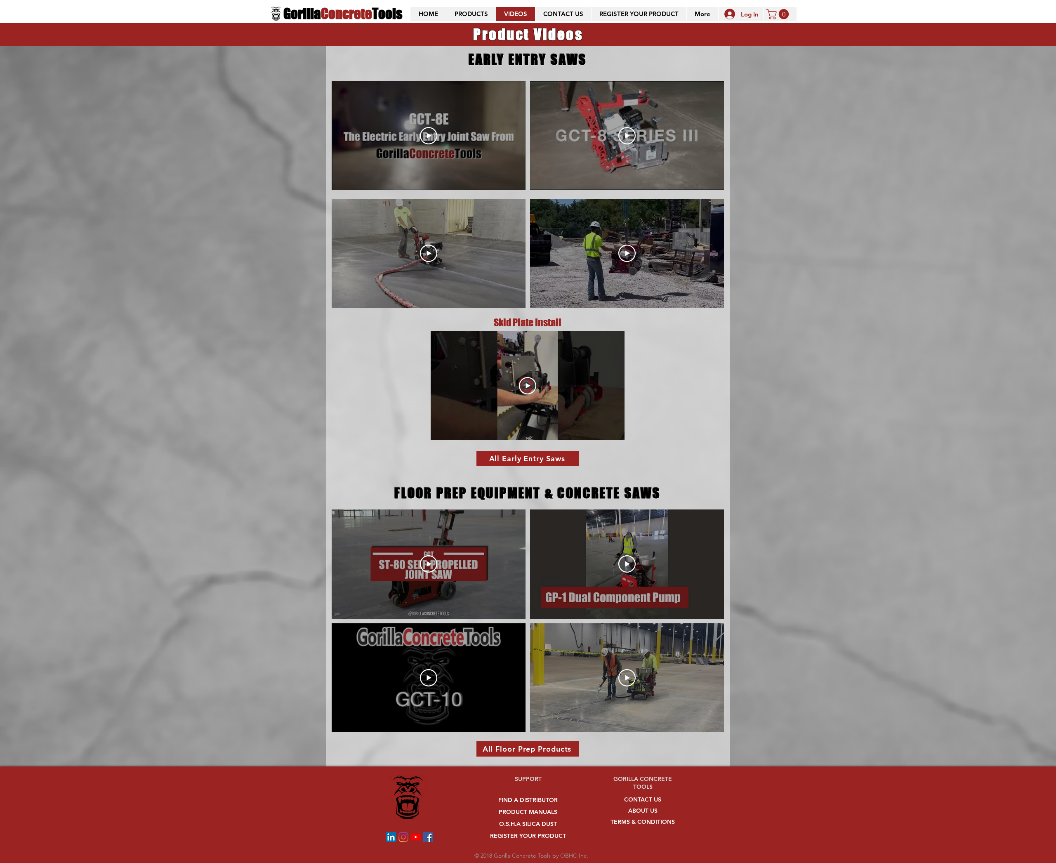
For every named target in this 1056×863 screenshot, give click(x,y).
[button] (471, 14)
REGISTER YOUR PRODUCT (528, 835)
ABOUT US (643, 810)
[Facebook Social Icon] (428, 837)
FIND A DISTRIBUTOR (528, 800)
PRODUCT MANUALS (528, 812)
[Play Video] (428, 135)
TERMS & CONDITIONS (642, 821)
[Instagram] (403, 837)
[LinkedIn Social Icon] (391, 837)
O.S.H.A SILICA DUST (528, 824)
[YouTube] (416, 837)
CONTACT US (642, 799)
